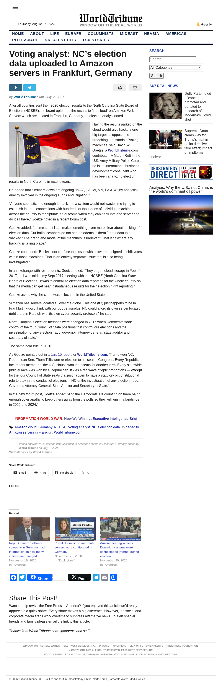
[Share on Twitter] (30, 87)
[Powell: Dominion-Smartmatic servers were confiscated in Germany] (75, 529)
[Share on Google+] (45, 87)
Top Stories (95, 40)
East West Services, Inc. (80, 645)
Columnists (101, 34)
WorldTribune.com (68, 432)
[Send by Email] (135, 87)
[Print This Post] (119, 87)
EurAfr (73, 34)
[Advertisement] (181, 276)
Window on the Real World (41, 645)
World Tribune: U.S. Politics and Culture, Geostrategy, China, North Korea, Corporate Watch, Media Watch (82, 679)
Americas (175, 34)
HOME (18, 34)
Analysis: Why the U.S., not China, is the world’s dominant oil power (181, 189)
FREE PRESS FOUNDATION (182, 645)
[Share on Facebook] (16, 87)
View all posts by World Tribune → (32, 452)
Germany (45, 427)
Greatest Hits (60, 40)
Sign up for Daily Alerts (146, 645)
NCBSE (60, 427)
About (37, 34)
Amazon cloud (26, 427)
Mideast (129, 34)
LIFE (54, 34)
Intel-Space (25, 40)
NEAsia (151, 34)
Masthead (119, 645)
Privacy (104, 645)
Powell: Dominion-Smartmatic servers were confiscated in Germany (75, 547)
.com (92, 354)
